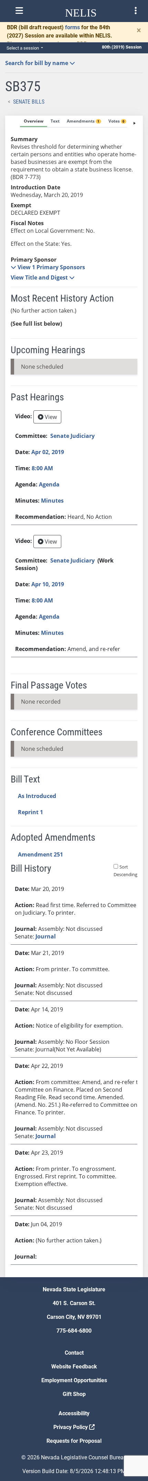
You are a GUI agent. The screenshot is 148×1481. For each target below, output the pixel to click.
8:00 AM (42, 468)
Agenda (49, 484)
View (50, 417)
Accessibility (74, 1413)
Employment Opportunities (74, 1380)
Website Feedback (74, 1366)
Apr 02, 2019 (47, 452)
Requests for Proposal (74, 1441)
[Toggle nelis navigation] (19, 11)
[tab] (33, 121)
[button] (48, 267)
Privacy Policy (71, 1427)
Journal (45, 936)
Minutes (52, 500)
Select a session (23, 48)
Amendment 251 (40, 854)
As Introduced (37, 796)
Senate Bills (28, 101)
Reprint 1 (30, 812)
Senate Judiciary (72, 436)
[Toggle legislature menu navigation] (135, 11)
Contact (74, 1352)
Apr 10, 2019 (47, 584)
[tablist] (74, 696)
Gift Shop (74, 1394)
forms (72, 27)
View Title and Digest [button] (40, 277)
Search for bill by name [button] (37, 63)
